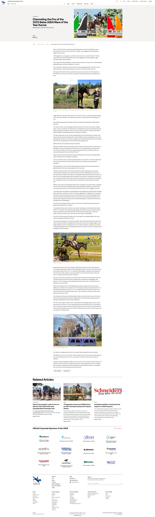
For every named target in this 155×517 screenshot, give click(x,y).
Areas (34, 498)
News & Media (109, 491)
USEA (34, 44)
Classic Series (54, 502)
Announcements (74, 480)
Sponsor (34, 503)
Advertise (107, 498)
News (47, 44)
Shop (124, 1)
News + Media (40, 44)
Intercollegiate (54, 503)
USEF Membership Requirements (75, 503)
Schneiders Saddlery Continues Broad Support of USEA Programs (107, 405)
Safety (89, 497)
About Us (34, 493)
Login (150, 1)
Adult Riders (72, 497)
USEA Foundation (135, 1)
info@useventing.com (77, 515)
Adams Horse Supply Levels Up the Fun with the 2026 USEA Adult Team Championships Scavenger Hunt (46, 406)
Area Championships (55, 507)
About (95, 402)
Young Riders (72, 498)
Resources (72, 478)
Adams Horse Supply (40, 411)
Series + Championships (56, 497)
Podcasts (107, 497)
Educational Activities (91, 494)
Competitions (35, 402)
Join (121, 1)
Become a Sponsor (117, 428)
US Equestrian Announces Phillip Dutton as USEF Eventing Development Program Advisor (77, 406)
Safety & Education (92, 491)
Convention (72, 493)
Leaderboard (35, 16)
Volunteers (53, 508)
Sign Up (89, 477)
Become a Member (74, 491)
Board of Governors (36, 494)
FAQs (71, 476)
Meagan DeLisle (37, 27)
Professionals (72, 494)
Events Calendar (55, 491)
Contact (128, 1)
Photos (107, 494)
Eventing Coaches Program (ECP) (93, 493)
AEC (52, 498)
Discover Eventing (143, 1)
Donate (117, 1)
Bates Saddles (57, 370)
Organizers (54, 509)
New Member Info (73, 502)
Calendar (53, 493)
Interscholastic (54, 504)
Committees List (35, 502)
